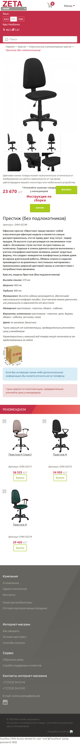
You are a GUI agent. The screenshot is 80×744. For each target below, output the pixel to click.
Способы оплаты (14, 642)
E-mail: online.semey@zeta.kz (21, 695)
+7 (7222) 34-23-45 (14, 682)
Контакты (9, 594)
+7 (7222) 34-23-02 (14, 688)
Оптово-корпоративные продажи (25, 608)
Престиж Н (60, 454)
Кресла (22, 46)
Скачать (40, 208)
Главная (10, 46)
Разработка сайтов (59, 731)
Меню (68, 5)
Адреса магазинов (15, 588)
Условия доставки (14, 636)
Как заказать (11, 631)
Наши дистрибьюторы (17, 602)
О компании (11, 583)
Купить (67, 190)
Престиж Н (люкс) (20, 454)
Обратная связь (13, 659)
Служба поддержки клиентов (22, 665)
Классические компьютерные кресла (50, 46)
